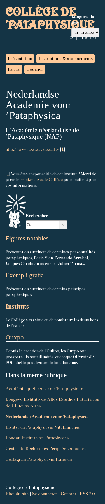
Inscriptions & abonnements (66, 58)
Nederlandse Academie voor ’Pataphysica (47, 416)
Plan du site (17, 493)
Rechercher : (38, 215)
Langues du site (82, 19)
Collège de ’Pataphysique (50, 21)
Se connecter (44, 493)
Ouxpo (15, 337)
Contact (68, 493)
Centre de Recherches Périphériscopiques (46, 448)
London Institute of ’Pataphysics (37, 438)
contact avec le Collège (42, 179)
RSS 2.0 (87, 493)
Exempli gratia (25, 275)
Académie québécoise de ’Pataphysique (44, 388)
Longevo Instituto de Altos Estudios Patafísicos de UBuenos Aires (52, 402)
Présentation (20, 58)
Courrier (35, 69)
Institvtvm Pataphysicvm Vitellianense (43, 427)
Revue (14, 69)
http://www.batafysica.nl (30, 149)
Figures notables (27, 238)
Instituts (17, 306)
